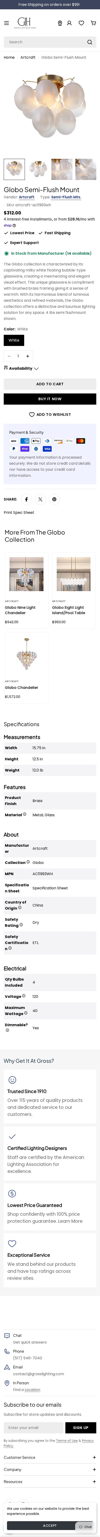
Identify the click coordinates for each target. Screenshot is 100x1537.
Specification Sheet (50, 888)
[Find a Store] (60, 23)
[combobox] (50, 42)
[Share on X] (40, 499)
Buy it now (49, 399)
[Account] (69, 23)
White (14, 340)
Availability (20, 368)
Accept (50, 1525)
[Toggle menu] (6, 23)
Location (32, 1389)
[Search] (90, 42)
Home (9, 57)
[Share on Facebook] (26, 499)
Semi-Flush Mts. (66, 197)
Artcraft (28, 57)
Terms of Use (67, 1440)
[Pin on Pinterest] (54, 499)
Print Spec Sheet (19, 512)
